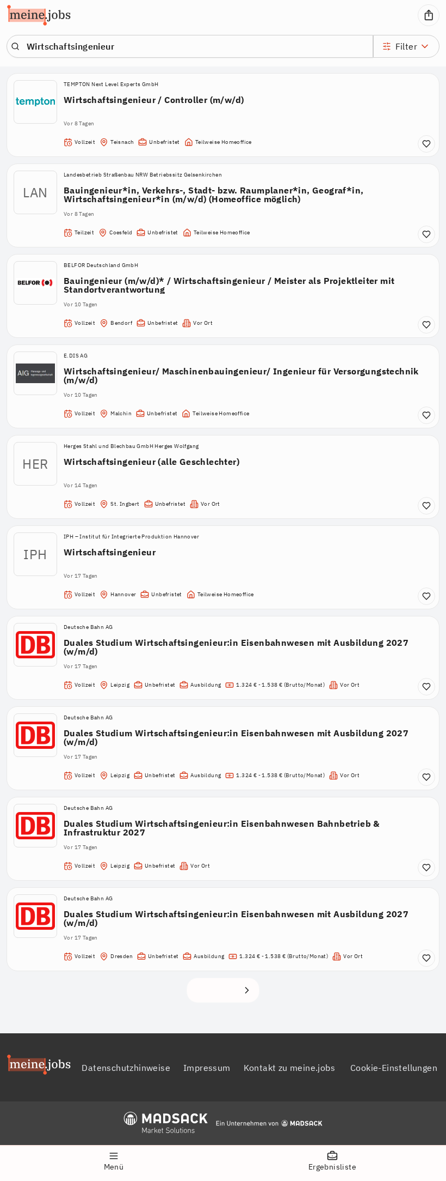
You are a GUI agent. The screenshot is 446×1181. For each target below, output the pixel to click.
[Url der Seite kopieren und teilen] (428, 15)
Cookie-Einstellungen (393, 1067)
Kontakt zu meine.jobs (289, 1067)
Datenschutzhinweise (126, 1067)
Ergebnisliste (332, 1167)
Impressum (207, 1067)
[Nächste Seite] (247, 990)
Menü (114, 1167)
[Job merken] (426, 144)
